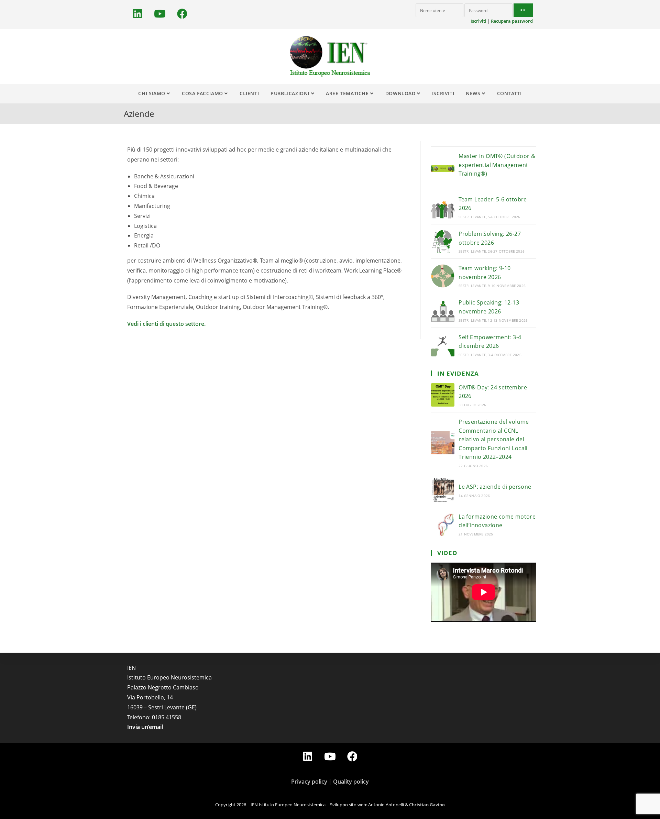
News (474, 93)
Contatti (509, 93)
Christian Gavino (427, 804)
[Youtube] (160, 13)
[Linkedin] (137, 13)
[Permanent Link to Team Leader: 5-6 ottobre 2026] (442, 207)
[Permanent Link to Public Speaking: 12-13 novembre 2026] (442, 310)
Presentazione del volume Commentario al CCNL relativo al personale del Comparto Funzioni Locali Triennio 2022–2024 (494, 439)
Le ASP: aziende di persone (495, 486)
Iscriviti (478, 21)
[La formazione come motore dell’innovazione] (442, 524)
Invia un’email (145, 727)
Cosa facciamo (203, 93)
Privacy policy (309, 782)
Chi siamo (152, 93)
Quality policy (351, 782)
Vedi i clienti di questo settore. (166, 324)
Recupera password (512, 21)
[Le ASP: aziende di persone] (442, 490)
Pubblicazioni (291, 93)
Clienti (249, 93)
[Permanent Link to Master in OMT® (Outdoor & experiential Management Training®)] (442, 168)
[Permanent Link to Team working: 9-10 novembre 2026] (442, 276)
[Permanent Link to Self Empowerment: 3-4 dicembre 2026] (442, 344)
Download (401, 93)
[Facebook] (182, 13)
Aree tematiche (348, 93)
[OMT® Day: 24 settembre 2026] (442, 395)
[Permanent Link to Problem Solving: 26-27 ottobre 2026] (442, 241)
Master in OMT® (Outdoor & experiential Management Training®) (497, 164)
